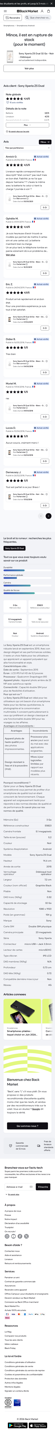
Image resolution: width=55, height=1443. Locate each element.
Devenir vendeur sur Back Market (20, 1298)
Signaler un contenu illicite (17, 1391)
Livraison (9, 1259)
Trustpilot (9, 1227)
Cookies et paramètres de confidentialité (24, 1374)
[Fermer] (51, 3)
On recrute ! (10, 1231)
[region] (27, 1020)
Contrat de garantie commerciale (20, 1281)
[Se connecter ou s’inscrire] (42, 11)
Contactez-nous (12, 1251)
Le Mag (8, 1331)
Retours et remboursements (18, 1263)
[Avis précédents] (41, 516)
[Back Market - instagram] (7, 1236)
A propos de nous (13, 1211)
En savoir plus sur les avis (19, 131)
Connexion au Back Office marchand (21, 1302)
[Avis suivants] (48, 516)
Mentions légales (12, 1386)
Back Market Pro (12, 1306)
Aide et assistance (13, 1255)
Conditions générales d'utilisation (20, 1362)
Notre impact (11, 1219)
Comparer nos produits (15, 1336)
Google (36, 1108)
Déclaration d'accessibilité (17, 1223)
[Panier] (48, 11)
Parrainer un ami (12, 1277)
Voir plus (10, 254)
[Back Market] (27, 11)
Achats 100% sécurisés (15, 1310)
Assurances (10, 1285)
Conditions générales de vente (19, 1366)
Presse (8, 1215)
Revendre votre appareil (16, 1289)
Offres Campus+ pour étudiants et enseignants (26, 1294)
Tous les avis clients (14, 1340)
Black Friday (10, 1348)
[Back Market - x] (26, 1236)
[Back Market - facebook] (20, 1236)
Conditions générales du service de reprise (25, 1370)
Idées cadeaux (11, 1344)
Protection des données (16, 1378)
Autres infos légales (14, 1382)
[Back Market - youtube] (13, 1236)
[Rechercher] (27, 17)
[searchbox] (40, 17)
